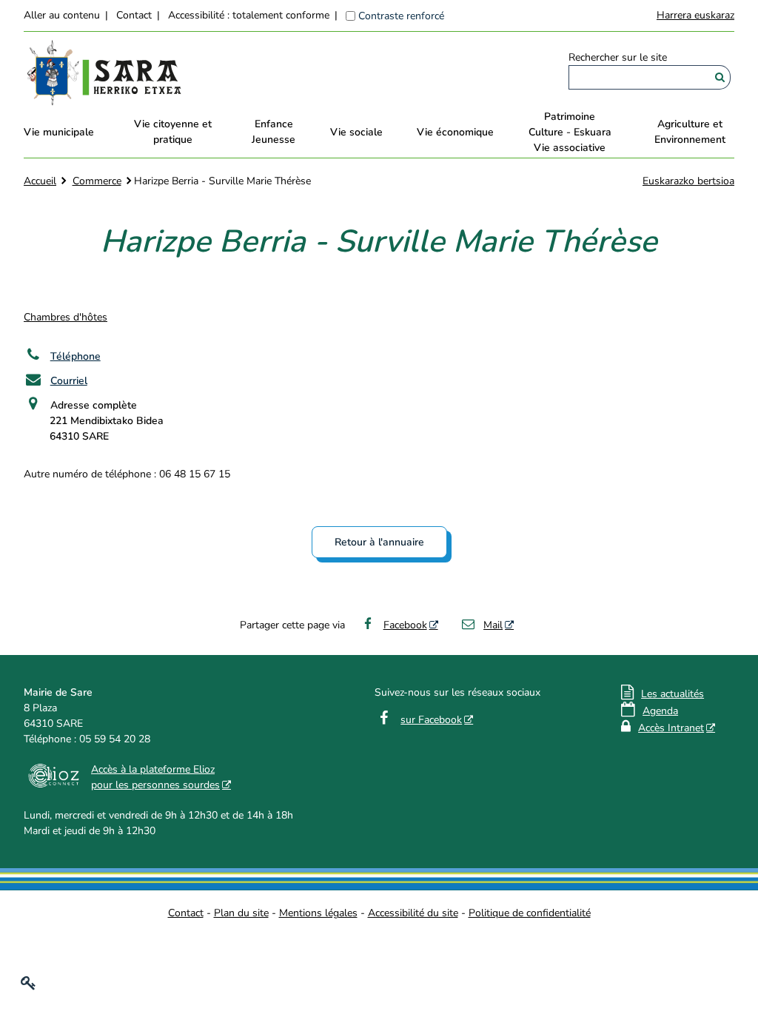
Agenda (660, 711)
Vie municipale (59, 132)
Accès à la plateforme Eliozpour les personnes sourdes (155, 777)
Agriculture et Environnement (689, 132)
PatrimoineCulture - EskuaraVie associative (570, 132)
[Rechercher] (720, 77)
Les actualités (672, 694)
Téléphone (75, 356)
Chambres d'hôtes (65, 317)
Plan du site (241, 913)
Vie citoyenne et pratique (173, 132)
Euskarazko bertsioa (688, 181)
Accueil (40, 181)
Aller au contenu (62, 15)
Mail (493, 625)
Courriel (68, 381)
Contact (134, 15)
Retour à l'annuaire (379, 542)
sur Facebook (431, 720)
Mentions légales (318, 913)
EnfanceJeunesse (273, 132)
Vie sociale (356, 132)
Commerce (97, 181)
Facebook (405, 625)
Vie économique (455, 132)
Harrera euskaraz (695, 15)
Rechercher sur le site (617, 57)
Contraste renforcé (401, 16)
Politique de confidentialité (530, 913)
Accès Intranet (671, 728)
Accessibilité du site (413, 913)
